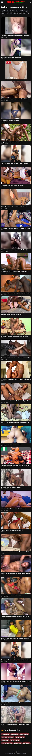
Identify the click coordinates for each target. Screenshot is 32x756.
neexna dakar (24, 734)
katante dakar (20, 737)
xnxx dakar (14, 734)
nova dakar (5, 734)
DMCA (18, 752)
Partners (14, 752)
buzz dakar (5, 740)
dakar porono (15, 740)
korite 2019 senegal (8, 737)
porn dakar (17, 743)
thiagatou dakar (7, 743)
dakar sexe (26, 743)
